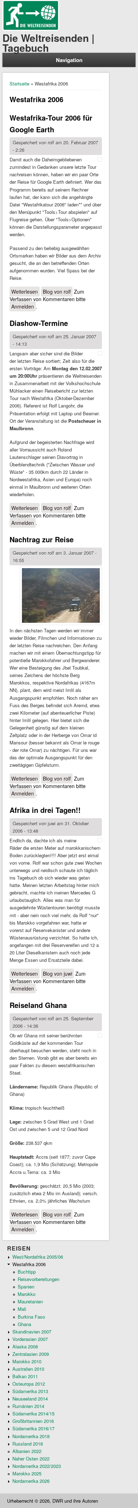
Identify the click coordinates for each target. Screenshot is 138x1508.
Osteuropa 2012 (28, 1383)
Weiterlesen (25, 291)
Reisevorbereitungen (38, 1279)
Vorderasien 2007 (30, 1339)
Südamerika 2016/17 (33, 1428)
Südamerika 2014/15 (33, 1413)
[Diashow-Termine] (100, 353)
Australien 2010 (28, 1368)
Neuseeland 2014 (30, 1398)
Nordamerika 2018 (31, 1436)
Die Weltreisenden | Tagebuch (48, 43)
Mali (22, 1308)
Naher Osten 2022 (31, 1458)
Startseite (19, 83)
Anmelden (22, 306)
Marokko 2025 (26, 1473)
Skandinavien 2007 (31, 1331)
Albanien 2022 (26, 1451)
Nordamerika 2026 (31, 1480)
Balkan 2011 (25, 1376)
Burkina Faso (31, 1316)
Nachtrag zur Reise (42, 539)
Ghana (24, 1324)
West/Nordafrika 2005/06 (37, 1256)
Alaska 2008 (25, 1346)
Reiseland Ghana (38, 1005)
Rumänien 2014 (28, 1406)
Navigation (69, 60)
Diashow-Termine (39, 323)
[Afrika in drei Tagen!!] (100, 840)
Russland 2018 (27, 1443)
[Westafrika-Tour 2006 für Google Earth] (100, 159)
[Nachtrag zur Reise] (61, 596)
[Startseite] (30, 29)
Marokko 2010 (26, 1361)
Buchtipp (27, 1271)
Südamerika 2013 (30, 1391)
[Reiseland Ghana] (100, 1035)
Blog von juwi (57, 973)
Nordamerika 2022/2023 (36, 1466)
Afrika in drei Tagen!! (45, 810)
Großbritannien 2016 (33, 1421)
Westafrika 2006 (29, 1264)
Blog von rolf (57, 291)
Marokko (26, 1294)
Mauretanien (30, 1301)
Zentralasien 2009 (30, 1354)
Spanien (26, 1286)
